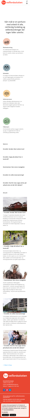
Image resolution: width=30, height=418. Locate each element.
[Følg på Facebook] (4, 390)
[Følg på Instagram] (7, 390)
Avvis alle (12, 415)
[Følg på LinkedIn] (10, 390)
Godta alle (5, 415)
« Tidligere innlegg (7, 365)
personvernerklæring (8, 409)
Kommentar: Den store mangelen (14, 167)
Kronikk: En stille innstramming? (13, 175)
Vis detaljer (5, 412)
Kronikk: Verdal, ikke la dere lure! (13, 149)
